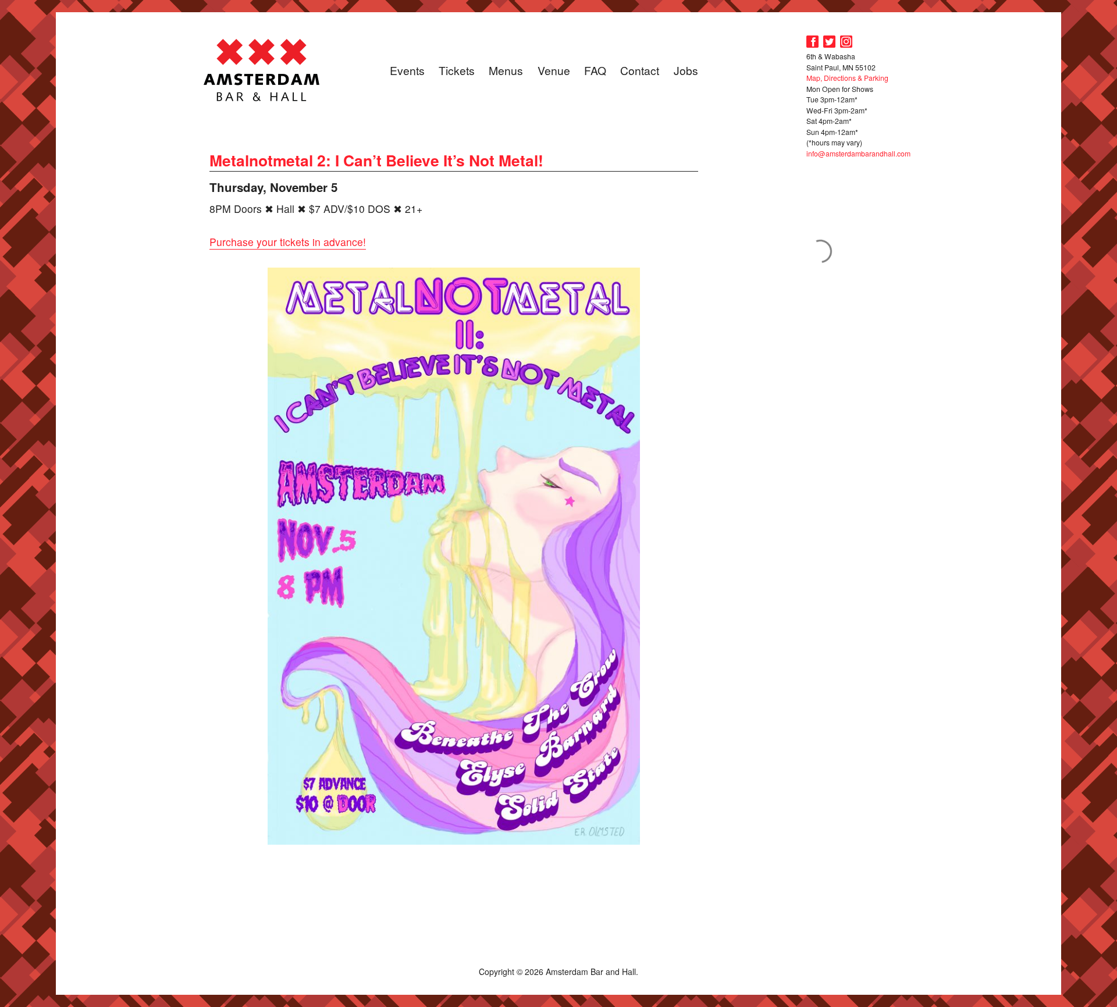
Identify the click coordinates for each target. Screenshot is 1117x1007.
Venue (554, 70)
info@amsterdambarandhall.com (858, 153)
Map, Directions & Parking (847, 78)
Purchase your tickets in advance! (287, 241)
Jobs (686, 70)
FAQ (595, 70)
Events (407, 70)
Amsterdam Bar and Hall (262, 69)
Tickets (457, 70)
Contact (639, 70)
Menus (506, 70)
